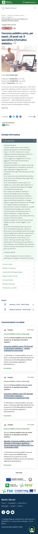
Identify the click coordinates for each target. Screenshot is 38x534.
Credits (20, 506)
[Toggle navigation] (3, 8)
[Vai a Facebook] (3, 512)
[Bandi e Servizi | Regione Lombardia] (7, 2)
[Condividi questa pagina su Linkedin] (17, 116)
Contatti (12, 506)
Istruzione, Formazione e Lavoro (16, 15)
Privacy (3, 503)
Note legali (4, 506)
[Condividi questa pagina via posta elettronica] (20, 116)
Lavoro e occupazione (6, 17)
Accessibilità (12, 503)
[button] (35, 8)
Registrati (33, 2)
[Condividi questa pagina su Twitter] (14, 116)
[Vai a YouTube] (12, 512)
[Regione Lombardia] (7, 125)
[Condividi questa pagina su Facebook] (10, 116)
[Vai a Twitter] (8, 512)
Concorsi (3, 15)
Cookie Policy (22, 503)
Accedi (27, 2)
